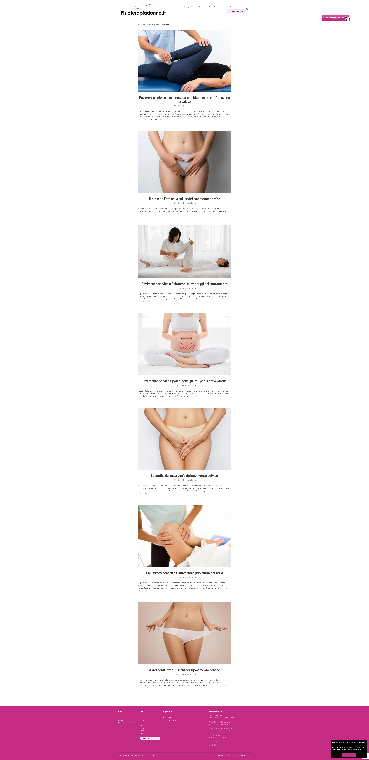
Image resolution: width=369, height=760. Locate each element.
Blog (232, 7)
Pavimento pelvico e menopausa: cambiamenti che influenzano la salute (184, 99)
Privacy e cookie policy (169, 720)
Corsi (216, 7)
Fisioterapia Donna (189, 106)
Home (177, 7)
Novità (240, 7)
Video (224, 7)
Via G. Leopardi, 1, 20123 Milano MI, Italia (221, 717)
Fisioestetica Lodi (122, 717)
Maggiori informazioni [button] (354, 750)
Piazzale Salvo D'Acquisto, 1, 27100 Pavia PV (222, 731)
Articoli (140, 24)
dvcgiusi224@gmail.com (219, 737)
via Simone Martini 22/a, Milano (218, 724)
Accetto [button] (349, 754)
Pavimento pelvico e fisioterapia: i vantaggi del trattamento (184, 283)
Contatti (207, 7)
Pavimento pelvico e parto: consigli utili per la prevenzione (184, 381)
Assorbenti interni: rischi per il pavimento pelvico (184, 670)
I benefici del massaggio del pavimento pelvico (184, 475)
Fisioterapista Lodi (123, 720)
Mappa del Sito (167, 717)
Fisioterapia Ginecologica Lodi (126, 723)
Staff (198, 7)
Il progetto (188, 7)
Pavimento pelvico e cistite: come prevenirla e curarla (184, 573)
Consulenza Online (236, 11)
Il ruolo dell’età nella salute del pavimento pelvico (184, 199)
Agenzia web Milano (143, 755)
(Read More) (163, 119)
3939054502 (216, 735)
